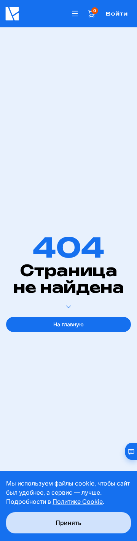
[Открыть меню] (75, 13)
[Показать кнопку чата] (128, 451)
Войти (116, 13)
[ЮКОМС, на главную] (34, 13)
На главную (68, 324)
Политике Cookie (78, 501)
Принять (68, 523)
